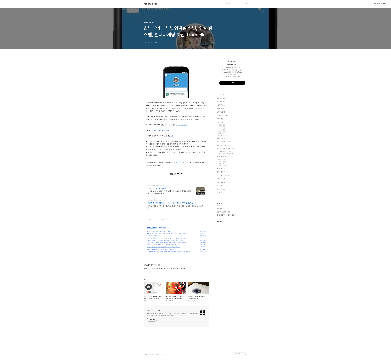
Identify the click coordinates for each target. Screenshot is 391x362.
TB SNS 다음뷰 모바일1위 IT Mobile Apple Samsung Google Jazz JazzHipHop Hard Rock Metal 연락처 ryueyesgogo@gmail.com (173, 314)
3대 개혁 (221, 119)
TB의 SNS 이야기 (150, 4)
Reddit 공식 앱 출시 (152, 236)
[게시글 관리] (156, 219)
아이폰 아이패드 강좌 (224, 142)
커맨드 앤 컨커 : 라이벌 (226, 153)
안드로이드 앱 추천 (151, 228)
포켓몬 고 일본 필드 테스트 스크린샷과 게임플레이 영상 (162, 244)
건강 (220, 122)
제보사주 (221, 101)
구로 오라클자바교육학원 (158, 188)
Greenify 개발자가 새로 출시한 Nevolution (158, 231)
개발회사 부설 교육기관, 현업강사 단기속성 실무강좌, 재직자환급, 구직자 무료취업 (170, 192)
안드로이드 (222, 172)
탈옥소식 (223, 165)
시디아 (222, 161)
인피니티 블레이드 (225, 151)
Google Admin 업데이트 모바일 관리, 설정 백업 (159, 249)
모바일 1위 (219, 206)
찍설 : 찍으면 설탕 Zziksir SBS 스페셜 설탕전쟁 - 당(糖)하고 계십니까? (166, 238)
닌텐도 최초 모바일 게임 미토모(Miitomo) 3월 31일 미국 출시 (163, 247)
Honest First (223, 115)
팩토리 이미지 (222, 179)
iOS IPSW (221, 145)
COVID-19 (223, 135)
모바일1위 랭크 (221, 209)
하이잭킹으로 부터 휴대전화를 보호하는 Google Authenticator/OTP (165, 242)
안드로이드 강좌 (223, 175)
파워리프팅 (223, 129)
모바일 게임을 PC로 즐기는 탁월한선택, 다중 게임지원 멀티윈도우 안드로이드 (175, 207)
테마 (221, 163)
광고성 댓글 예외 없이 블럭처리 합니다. (227, 215)
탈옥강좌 (221, 156)
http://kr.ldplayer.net (154, 200)
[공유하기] (153, 219)
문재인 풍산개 (222, 112)
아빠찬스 (221, 108)
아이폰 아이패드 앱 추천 (225, 149)
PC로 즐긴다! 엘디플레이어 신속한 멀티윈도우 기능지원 (171, 203)
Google (221, 168)
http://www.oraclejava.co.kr (157, 185)
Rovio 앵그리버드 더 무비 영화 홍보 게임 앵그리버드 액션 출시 (164, 240)
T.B (220, 94)
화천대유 (221, 98)
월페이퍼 (221, 189)
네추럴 (222, 127)
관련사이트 (237, 354)
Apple (221, 138)
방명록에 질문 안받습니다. (223, 212)
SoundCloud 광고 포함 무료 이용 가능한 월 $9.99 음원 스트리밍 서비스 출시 (167, 251)
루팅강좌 (221, 185)
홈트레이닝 (223, 131)
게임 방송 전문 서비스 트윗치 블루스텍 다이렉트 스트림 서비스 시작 (165, 233)
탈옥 (222, 159)
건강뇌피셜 (222, 125)
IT (219, 192)
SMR (221, 133)
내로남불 (221, 105)
